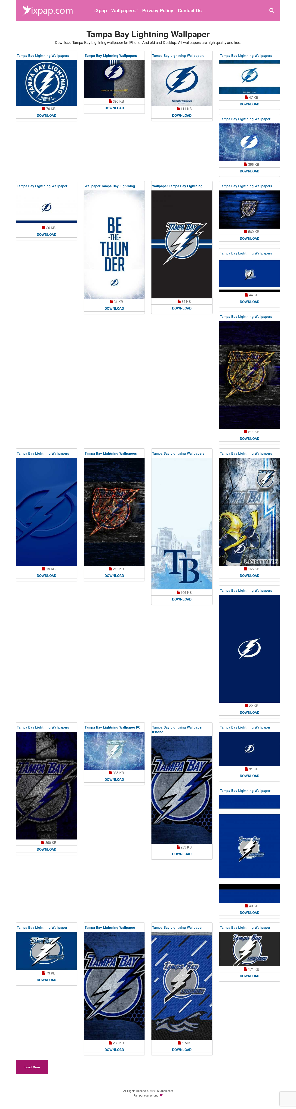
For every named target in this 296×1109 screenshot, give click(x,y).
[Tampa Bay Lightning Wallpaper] (249, 142)
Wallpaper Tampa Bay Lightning (110, 186)
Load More (32, 1067)
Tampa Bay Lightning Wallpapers (43, 55)
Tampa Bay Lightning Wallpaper (245, 118)
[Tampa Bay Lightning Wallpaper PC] (114, 751)
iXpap (100, 10)
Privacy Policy (157, 10)
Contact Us (190, 10)
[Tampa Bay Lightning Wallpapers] (46, 83)
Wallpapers (123, 10)
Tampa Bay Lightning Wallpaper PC (112, 727)
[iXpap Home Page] (47, 9)
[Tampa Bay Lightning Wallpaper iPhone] (181, 790)
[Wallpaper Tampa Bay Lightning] (114, 244)
